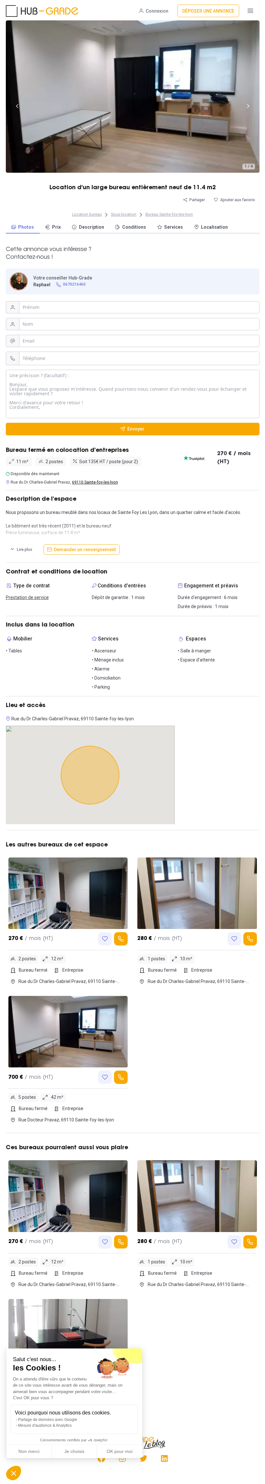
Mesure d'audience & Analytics (45, 1425)
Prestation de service (27, 597)
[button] (13, 1473)
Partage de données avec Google (47, 1419)
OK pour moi (119, 1451)
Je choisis (74, 1451)
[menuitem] (23, 228)
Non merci (28, 1451)
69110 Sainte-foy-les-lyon (95, 482)
